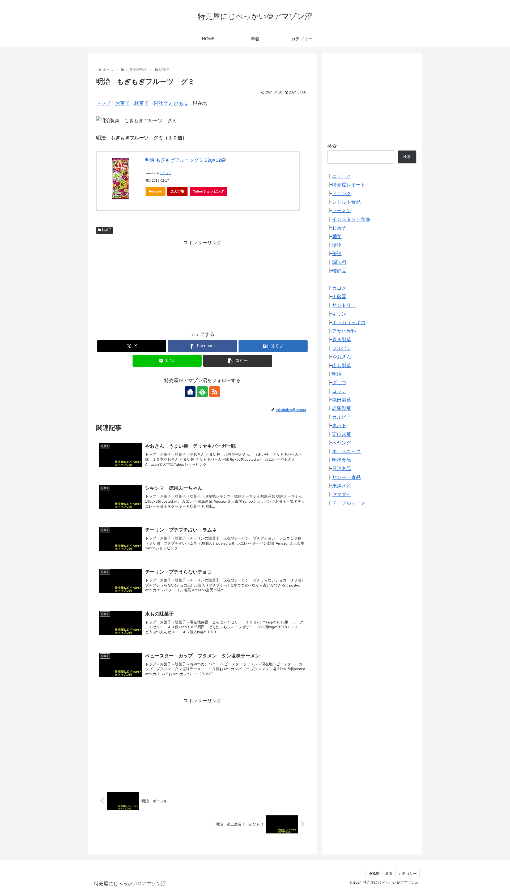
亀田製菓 (341, 400)
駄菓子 (141, 103)
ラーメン (341, 210)
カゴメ (339, 288)
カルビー (341, 417)
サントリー (344, 305)
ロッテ (339, 391)
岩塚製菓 (341, 408)
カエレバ (165, 173)
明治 (337, 374)
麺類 (337, 236)
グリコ (339, 383)
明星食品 (341, 460)
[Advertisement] (202, 284)
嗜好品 (339, 270)
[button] (237, 361)
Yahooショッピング (208, 191)
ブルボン (341, 348)
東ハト (339, 426)
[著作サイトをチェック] (190, 391)
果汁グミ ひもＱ (171, 103)
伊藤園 (339, 296)
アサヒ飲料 (344, 331)
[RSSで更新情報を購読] (214, 391)
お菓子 (122, 103)
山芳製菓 (341, 365)
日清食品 (341, 468)
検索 (332, 146)
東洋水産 (341, 486)
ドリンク (341, 193)
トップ (103, 103)
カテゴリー (407, 873)
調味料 (339, 262)
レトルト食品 (346, 202)
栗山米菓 (341, 434)
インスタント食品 (351, 219)
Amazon (155, 191)
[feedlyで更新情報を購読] (202, 391)
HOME (374, 873)
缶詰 (337, 253)
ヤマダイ (341, 494)
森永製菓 (341, 340)
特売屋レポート (349, 185)
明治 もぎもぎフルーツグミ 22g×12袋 (185, 160)
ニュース (341, 176)
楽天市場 (177, 191)
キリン (339, 313)
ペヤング (341, 443)
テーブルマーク (349, 503)
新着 (389, 873)
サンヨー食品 (346, 477)
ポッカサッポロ (349, 322)
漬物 (337, 245)
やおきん (341, 357)
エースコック (346, 451)
